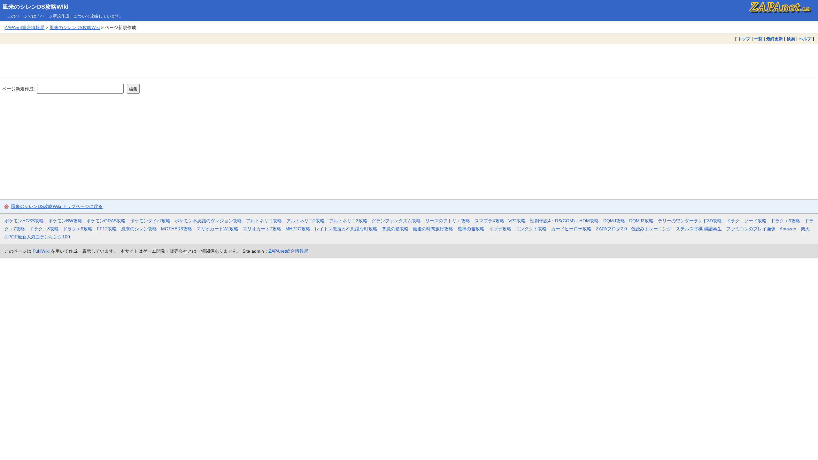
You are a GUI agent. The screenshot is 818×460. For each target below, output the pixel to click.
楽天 (805, 228)
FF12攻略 (107, 228)
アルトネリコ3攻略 (348, 220)
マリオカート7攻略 (262, 228)
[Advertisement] (409, 60)
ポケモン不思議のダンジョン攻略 (208, 220)
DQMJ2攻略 (641, 220)
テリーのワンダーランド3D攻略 (690, 220)
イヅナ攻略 (500, 228)
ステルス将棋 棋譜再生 (699, 228)
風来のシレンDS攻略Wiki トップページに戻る (57, 206)
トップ (744, 38)
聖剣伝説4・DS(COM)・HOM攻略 (564, 220)
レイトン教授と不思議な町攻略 (346, 228)
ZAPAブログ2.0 (611, 228)
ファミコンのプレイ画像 (751, 228)
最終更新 (774, 38)
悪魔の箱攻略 (395, 228)
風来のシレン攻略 (139, 228)
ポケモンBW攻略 (65, 220)
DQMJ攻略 (614, 220)
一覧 (758, 38)
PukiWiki (41, 251)
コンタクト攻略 (531, 228)
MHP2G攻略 (297, 228)
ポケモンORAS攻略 (106, 220)
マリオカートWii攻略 (217, 228)
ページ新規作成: (18, 88)
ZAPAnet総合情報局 (24, 27)
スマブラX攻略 (489, 220)
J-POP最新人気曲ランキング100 (37, 236)
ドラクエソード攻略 (746, 220)
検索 (791, 38)
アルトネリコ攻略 (264, 220)
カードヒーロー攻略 (571, 228)
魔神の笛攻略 (471, 228)
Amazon (788, 228)
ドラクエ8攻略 (44, 228)
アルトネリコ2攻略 (305, 220)
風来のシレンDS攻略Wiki (35, 7)
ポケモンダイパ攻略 (150, 220)
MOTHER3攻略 (176, 228)
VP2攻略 (517, 220)
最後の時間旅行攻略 (433, 228)
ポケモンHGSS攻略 (24, 220)
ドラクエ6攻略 (785, 220)
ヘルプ (805, 38)
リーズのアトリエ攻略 (447, 220)
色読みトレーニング (651, 228)
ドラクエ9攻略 (77, 228)
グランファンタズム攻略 (396, 220)
